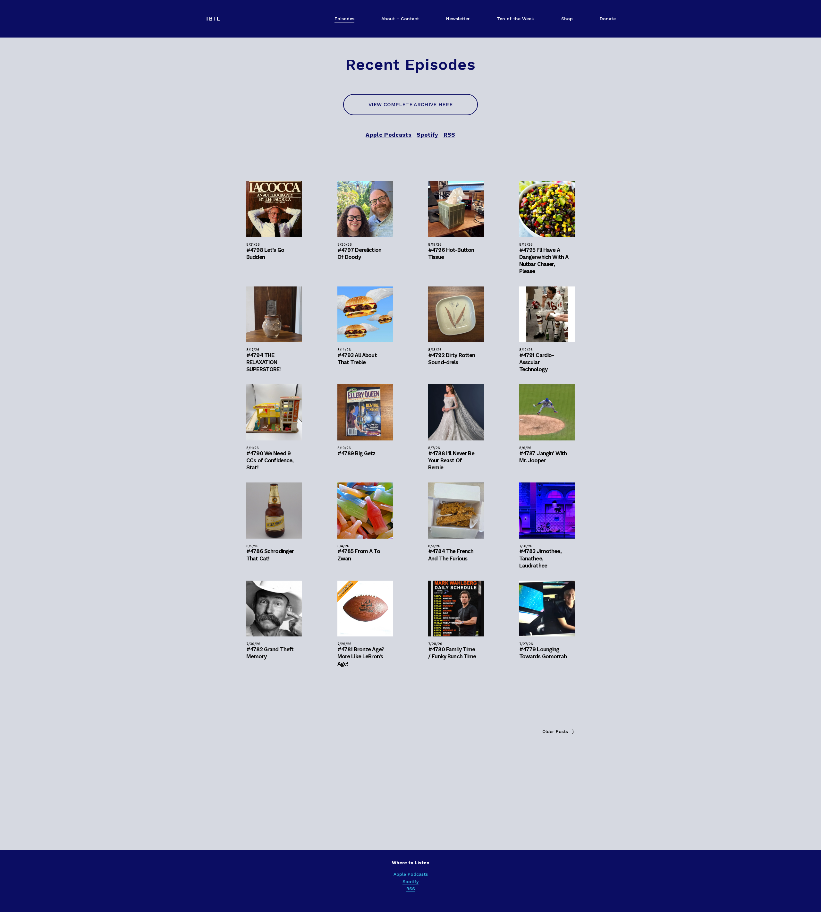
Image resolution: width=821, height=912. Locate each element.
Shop (567, 18)
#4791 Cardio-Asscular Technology (536, 362)
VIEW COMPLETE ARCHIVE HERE (410, 104)
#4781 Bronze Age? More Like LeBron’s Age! (361, 656)
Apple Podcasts (411, 874)
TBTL (212, 18)
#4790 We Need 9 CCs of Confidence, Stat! (270, 460)
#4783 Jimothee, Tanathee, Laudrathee (540, 558)
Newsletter (458, 18)
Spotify (410, 881)
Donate (608, 18)
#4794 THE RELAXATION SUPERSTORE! (263, 362)
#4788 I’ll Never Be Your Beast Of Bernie (451, 460)
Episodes (344, 18)
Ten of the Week (515, 18)
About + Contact (400, 18)
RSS (410, 888)
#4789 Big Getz (356, 453)
